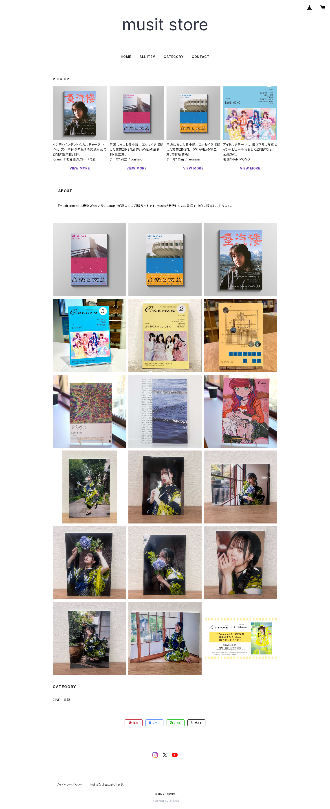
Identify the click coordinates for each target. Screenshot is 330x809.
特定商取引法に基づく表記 (107, 784)
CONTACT (200, 57)
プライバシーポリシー (69, 784)
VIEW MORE (80, 168)
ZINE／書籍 (61, 700)
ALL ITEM (147, 57)
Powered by (160, 800)
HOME (126, 57)
